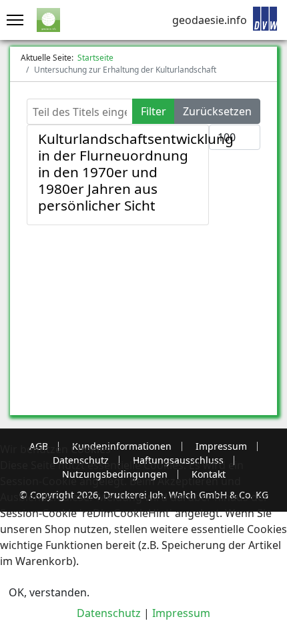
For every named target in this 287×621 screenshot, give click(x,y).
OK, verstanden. (49, 592)
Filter (153, 111)
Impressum (181, 613)
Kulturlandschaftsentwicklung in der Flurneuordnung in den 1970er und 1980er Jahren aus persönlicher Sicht (136, 172)
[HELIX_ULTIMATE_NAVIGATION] (11, 20)
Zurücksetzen (217, 111)
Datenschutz (109, 613)
